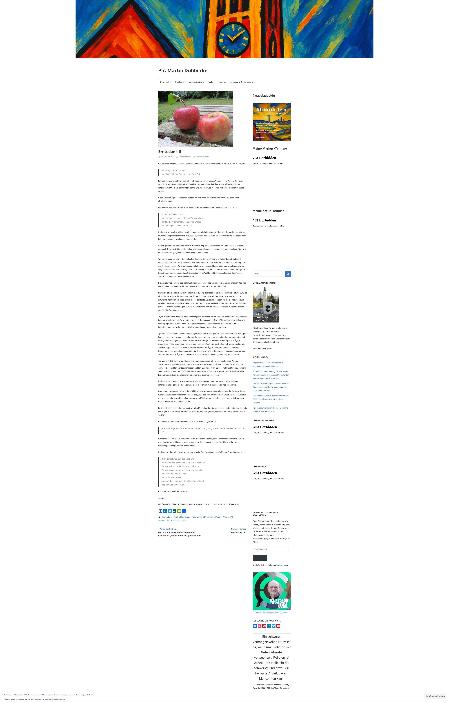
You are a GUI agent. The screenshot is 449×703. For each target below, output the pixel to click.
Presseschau (261, 356)
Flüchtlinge (185, 517)
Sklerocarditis (180, 520)
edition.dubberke (196, 82)
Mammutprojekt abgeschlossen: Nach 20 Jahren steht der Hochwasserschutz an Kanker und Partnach (271, 387)
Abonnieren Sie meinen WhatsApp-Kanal (271, 613)
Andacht (199, 157)
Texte (210, 82)
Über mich (164, 82)
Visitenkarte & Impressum (241, 82)
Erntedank (167, 517)
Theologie (179, 82)
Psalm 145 (228, 517)
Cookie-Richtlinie (59, 699)
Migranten (197, 517)
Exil (176, 517)
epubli (269, 349)
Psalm (218, 517)
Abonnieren (260, 557)
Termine (222, 82)
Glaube (206, 157)
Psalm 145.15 (165, 520)
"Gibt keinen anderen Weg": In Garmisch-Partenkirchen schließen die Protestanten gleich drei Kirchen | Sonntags (271, 375)
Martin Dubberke (185, 157)
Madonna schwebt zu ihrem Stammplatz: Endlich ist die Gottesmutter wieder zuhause (271, 399)
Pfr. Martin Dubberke (182, 70)
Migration (208, 517)
